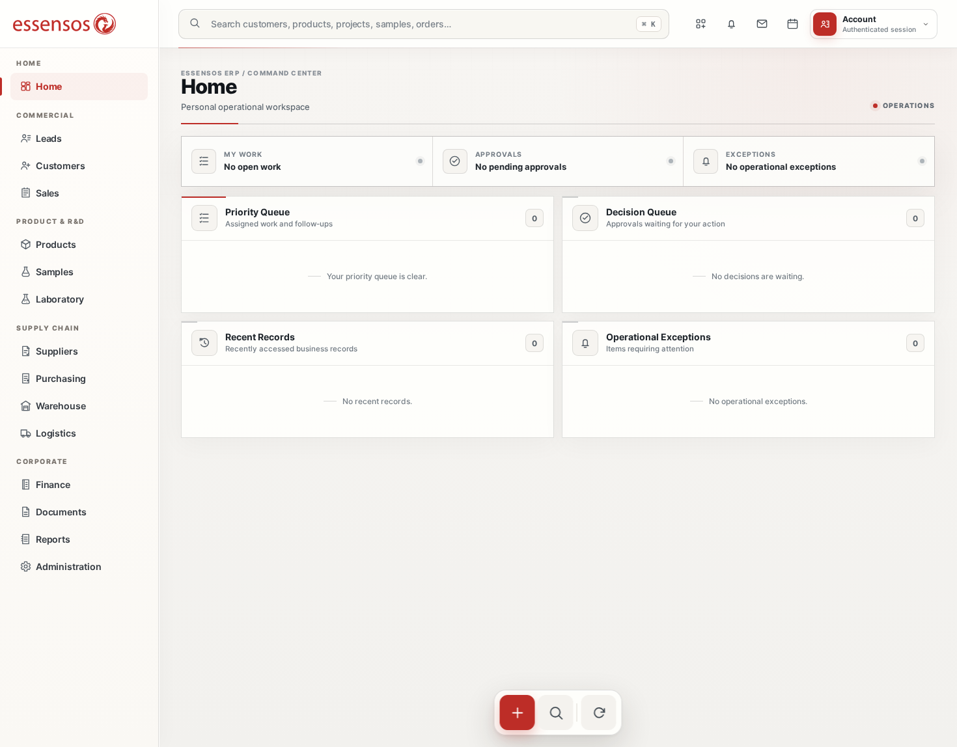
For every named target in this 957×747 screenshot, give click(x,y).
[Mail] (762, 24)
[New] (517, 712)
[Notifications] (731, 24)
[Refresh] (599, 712)
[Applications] (700, 24)
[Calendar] (792, 24)
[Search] (556, 712)
